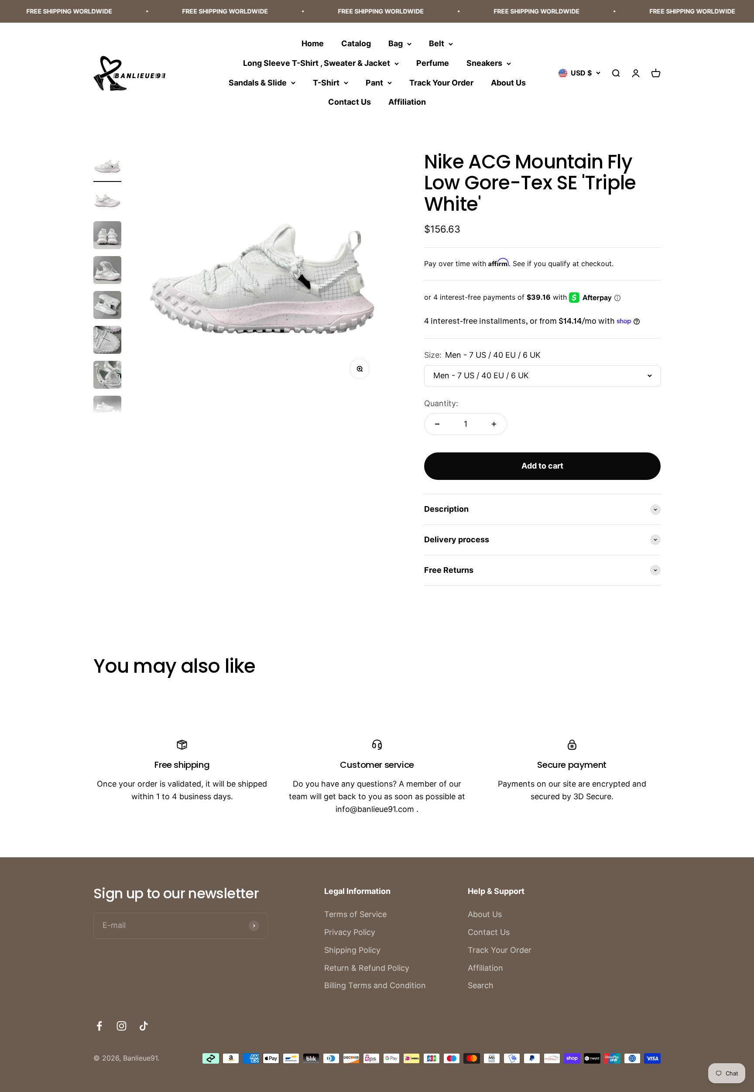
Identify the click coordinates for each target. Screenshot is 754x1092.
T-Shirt (326, 82)
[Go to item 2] (107, 201)
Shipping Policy (352, 950)
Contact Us (349, 101)
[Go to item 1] (107, 166)
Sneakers (484, 63)
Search (481, 985)
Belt (436, 43)
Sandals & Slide (258, 82)
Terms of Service (355, 914)
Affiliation (407, 101)
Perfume (432, 63)
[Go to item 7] (107, 376)
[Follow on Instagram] (121, 1026)
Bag (395, 43)
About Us (508, 82)
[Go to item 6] (107, 341)
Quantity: (441, 403)
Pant (374, 82)
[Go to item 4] (107, 271)
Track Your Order (441, 82)
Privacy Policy (349, 932)
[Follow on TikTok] (144, 1026)
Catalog (356, 43)
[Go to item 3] (107, 236)
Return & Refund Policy (366, 967)
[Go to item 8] (107, 411)
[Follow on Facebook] (99, 1026)
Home (313, 43)
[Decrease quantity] (437, 424)
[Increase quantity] (494, 424)
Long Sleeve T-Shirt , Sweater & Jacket (316, 63)
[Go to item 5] (107, 306)
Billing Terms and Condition (375, 985)
